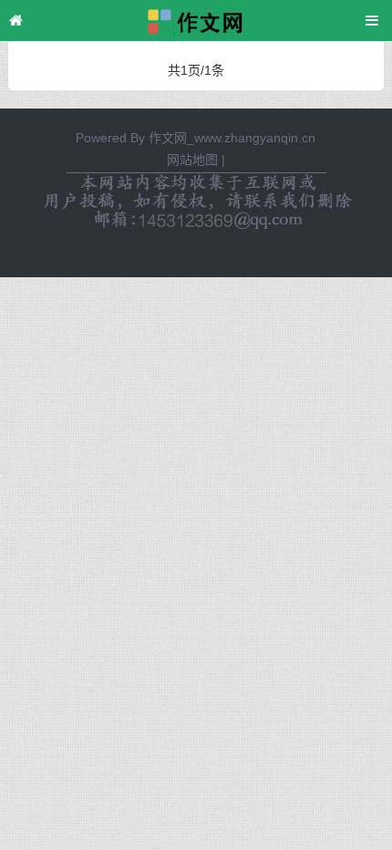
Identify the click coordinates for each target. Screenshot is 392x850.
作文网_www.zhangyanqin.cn (232, 137)
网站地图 (192, 159)
